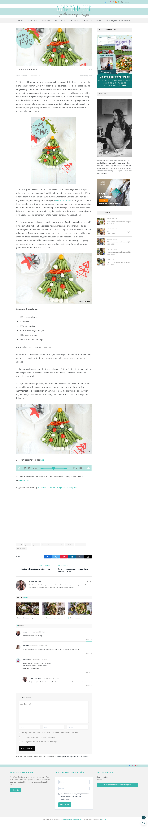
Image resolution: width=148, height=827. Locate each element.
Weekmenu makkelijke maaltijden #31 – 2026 (119, 263)
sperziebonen (21, 548)
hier (42, 459)
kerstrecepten (53, 545)
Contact (86, 21)
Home (20, 21)
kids (61, 545)
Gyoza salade (75, 618)
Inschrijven (64, 805)
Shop (99, 21)
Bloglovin (61, 487)
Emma (25, 632)
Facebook (42, 487)
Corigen (103, 819)
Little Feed (69, 545)
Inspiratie (59, 21)
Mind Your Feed (22, 76)
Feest (86, 76)
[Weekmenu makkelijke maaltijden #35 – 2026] (101, 221)
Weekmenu (46, 21)
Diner (82, 76)
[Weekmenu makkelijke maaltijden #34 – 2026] (101, 231)
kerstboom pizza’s (63, 200)
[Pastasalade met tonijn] (53, 608)
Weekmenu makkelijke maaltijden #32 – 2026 (119, 253)
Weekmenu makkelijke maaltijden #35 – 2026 (119, 223)
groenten (36, 545)
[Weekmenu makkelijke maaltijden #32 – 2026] (101, 251)
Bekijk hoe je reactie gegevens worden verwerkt (72, 756)
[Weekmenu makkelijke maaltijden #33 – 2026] (101, 241)
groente (27, 545)
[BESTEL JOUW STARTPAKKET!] (114, 61)
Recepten (31, 21)
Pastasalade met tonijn (52, 618)
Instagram (72, 487)
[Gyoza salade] (80, 608)
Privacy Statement (76, 819)
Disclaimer (66, 819)
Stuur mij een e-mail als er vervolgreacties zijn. (38, 737)
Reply (88, 640)
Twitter (52, 487)
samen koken (80, 545)
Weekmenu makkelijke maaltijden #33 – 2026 (119, 243)
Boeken (73, 21)
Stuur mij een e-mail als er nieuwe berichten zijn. (39, 742)
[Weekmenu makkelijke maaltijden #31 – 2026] (101, 261)
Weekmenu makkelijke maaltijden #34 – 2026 (119, 233)
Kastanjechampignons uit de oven (35, 569)
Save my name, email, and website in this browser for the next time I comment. (50, 733)
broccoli (19, 545)
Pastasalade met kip (25, 618)
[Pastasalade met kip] (27, 608)
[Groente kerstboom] (54, 47)
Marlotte (26, 646)
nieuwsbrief (23, 480)
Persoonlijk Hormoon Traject (117, 21)
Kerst (90, 76)
